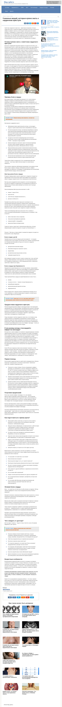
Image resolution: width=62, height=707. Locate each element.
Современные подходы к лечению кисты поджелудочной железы (52, 38)
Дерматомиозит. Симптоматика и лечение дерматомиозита (49, 51)
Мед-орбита (9, 2)
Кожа (6, 11)
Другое (11, 11)
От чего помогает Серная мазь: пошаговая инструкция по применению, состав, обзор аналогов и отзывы (50, 45)
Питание (52, 7)
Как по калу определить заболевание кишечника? (53, 32)
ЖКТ (27, 7)
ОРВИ (22, 7)
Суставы (7, 7)
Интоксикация (34, 7)
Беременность (15, 7)
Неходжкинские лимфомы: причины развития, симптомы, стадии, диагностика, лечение (49, 56)
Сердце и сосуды (44, 7)
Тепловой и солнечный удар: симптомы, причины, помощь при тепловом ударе (53, 22)
